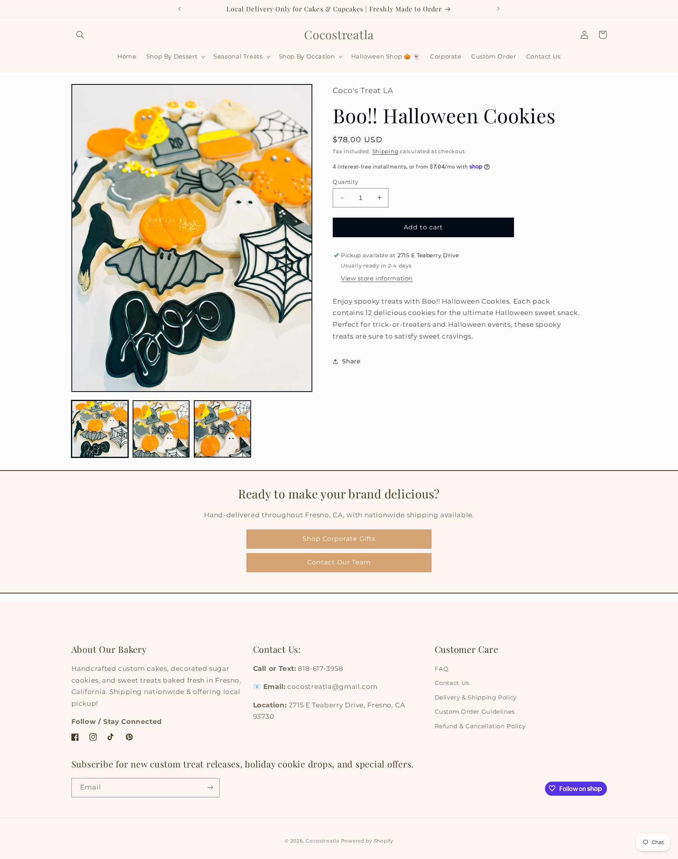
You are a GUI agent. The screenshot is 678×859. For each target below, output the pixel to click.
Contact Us (452, 683)
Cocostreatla (322, 840)
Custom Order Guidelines (475, 712)
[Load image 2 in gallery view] (161, 429)
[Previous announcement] (179, 8)
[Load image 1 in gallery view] (100, 429)
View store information (377, 278)
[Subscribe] (210, 787)
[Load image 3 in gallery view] (222, 429)
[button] (80, 35)
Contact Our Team (339, 562)
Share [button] (351, 361)
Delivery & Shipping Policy (476, 697)
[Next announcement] (498, 8)
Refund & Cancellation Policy (480, 726)
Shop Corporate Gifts (339, 538)
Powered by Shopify (367, 840)
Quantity (345, 181)
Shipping (385, 151)
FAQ (442, 668)
